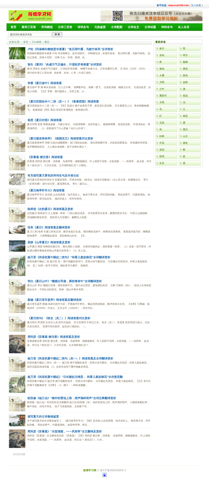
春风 (161, 68)
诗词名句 (83, 27)
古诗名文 (133, 27)
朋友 (185, 142)
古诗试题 (150, 27)
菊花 (185, 95)
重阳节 (163, 95)
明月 (185, 55)
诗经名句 (167, 27)
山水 (185, 136)
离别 (185, 68)
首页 (13, 27)
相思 (185, 115)
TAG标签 (36, 41)
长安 (161, 163)
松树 (161, 136)
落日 (185, 129)
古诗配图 (116, 27)
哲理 (161, 156)
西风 (185, 75)
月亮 (161, 102)
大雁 (161, 75)
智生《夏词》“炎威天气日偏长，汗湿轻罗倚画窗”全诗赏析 (65, 64)
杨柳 (185, 62)
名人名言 (183, 27)
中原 (161, 142)
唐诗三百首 (29, 27)
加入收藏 (196, 5)
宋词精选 (47, 27)
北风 (161, 122)
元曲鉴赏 (100, 27)
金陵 (185, 82)
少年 (161, 88)
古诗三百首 (65, 27)
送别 (161, 149)
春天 (161, 48)
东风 (161, 55)
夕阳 (161, 82)
